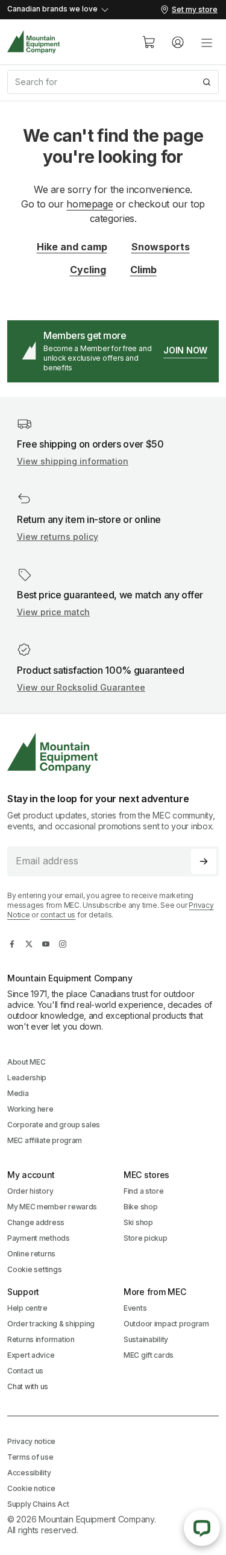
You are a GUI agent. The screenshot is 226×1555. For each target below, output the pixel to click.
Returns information (41, 1339)
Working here (30, 1108)
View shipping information (72, 461)
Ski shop (138, 1222)
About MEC (26, 1061)
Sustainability (146, 1339)
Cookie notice (31, 1488)
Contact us (25, 1370)
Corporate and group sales (53, 1124)
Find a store (144, 1191)
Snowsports (160, 247)
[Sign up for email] (203, 861)
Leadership (26, 1077)
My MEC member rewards (52, 1206)
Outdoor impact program (166, 1323)
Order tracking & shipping (51, 1323)
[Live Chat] (202, 1528)
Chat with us (27, 1386)
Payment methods (38, 1238)
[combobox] (113, 82)
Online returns (31, 1253)
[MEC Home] (33, 42)
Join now (185, 350)
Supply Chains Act (38, 1504)
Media (18, 1093)
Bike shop (140, 1206)
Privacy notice (31, 1441)
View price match (53, 612)
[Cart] (149, 42)
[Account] (178, 42)
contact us (58, 914)
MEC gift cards (149, 1355)
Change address (35, 1222)
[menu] (207, 42)
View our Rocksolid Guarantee (81, 687)
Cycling (88, 270)
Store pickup (146, 1238)
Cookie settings (34, 1269)
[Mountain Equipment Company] (113, 753)
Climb (143, 270)
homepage (89, 204)
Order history (30, 1191)
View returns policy (57, 536)
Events (135, 1308)
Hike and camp (72, 247)
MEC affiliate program (44, 1140)
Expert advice (30, 1355)
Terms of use (30, 1457)
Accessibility (29, 1472)
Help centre (27, 1308)
